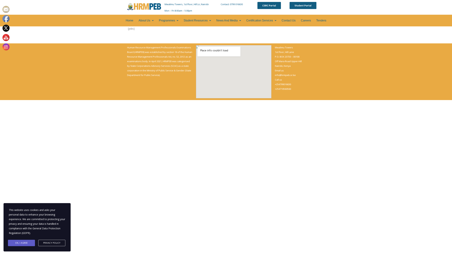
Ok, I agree (21, 242)
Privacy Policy (52, 242)
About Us (144, 20)
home (129, 20)
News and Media (227, 20)
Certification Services (259, 20)
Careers (306, 20)
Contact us (289, 20)
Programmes (167, 20)
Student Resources (196, 20)
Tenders (321, 20)
